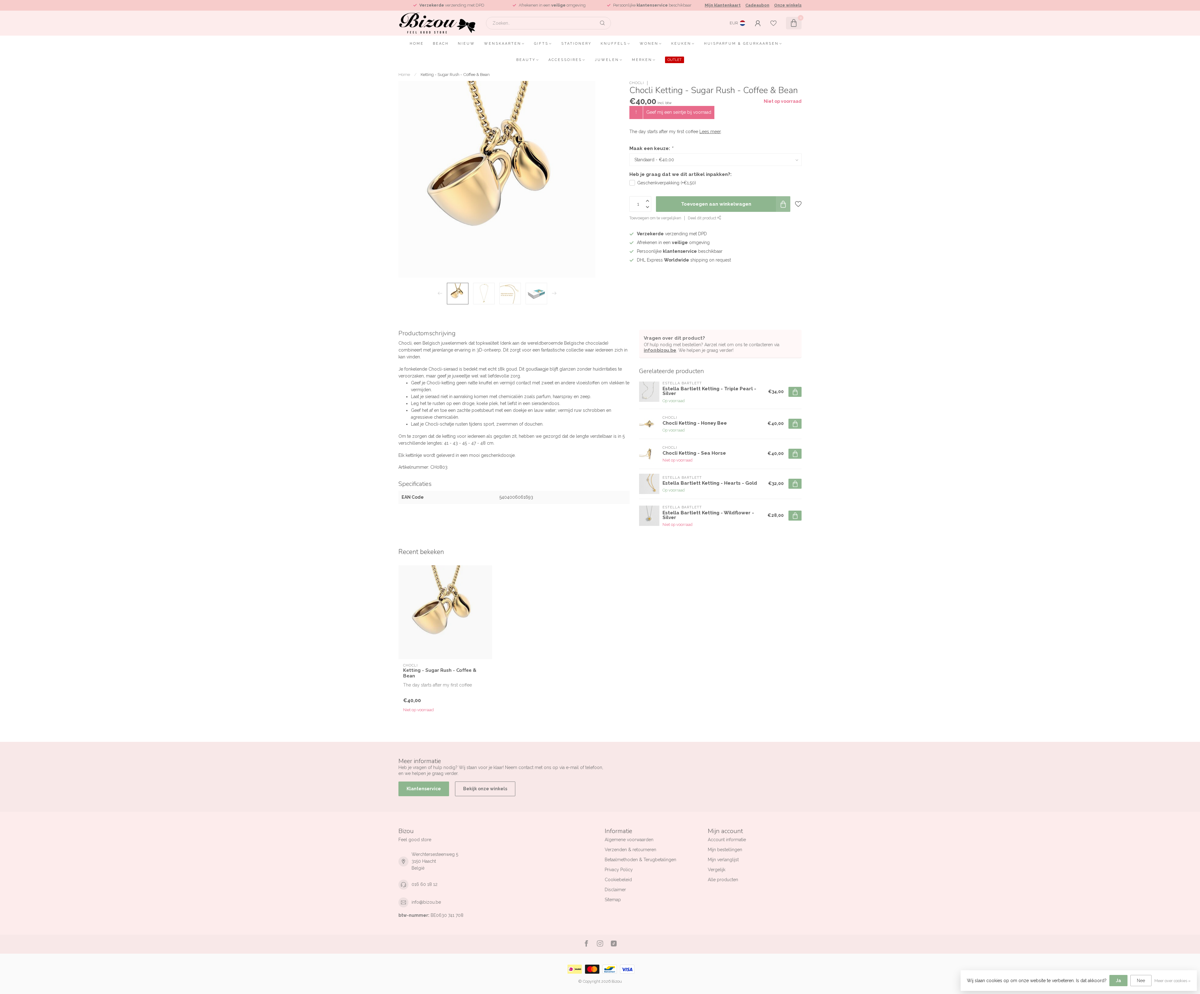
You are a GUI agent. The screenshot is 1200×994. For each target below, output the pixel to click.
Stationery (576, 44)
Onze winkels (788, 5)
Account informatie (727, 839)
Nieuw (466, 44)
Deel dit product (702, 218)
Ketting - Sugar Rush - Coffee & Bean (455, 74)
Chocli (636, 83)
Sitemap (613, 899)
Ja (1118, 980)
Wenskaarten (502, 44)
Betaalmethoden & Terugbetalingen (640, 859)
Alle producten (723, 879)
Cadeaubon (757, 5)
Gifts (541, 44)
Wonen (649, 44)
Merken (642, 60)
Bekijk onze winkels (485, 788)
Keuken (681, 44)
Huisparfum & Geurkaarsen (741, 44)
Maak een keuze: (651, 148)
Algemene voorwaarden (629, 839)
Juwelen (607, 60)
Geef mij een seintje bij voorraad (678, 112)
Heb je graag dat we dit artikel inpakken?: (680, 174)
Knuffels (614, 44)
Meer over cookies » (1172, 980)
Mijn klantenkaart (723, 5)
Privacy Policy (619, 869)
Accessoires (565, 60)
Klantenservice (424, 788)
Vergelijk (716, 869)
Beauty (526, 60)
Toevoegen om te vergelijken (655, 218)
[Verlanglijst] (773, 23)
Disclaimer (615, 889)
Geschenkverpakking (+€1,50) (666, 182)
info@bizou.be (660, 350)
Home (417, 44)
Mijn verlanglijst (723, 859)
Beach (441, 44)
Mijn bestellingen (725, 849)
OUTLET (675, 60)
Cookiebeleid (618, 879)
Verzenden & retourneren (630, 849)
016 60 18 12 (425, 884)
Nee (1141, 980)
